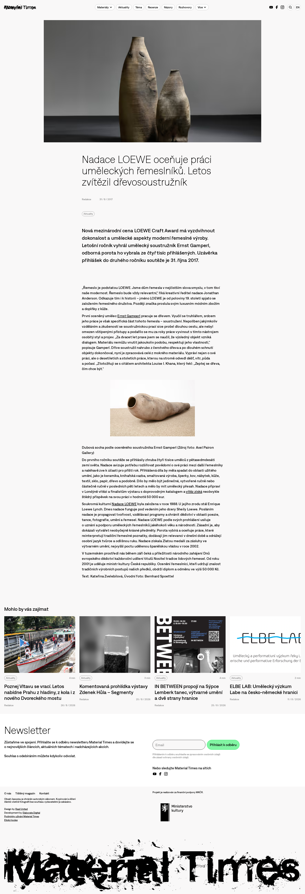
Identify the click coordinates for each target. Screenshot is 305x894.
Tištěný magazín (25, 793)
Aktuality (88, 213)
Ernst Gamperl (128, 316)
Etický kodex (11, 820)
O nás (7, 793)
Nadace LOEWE (124, 504)
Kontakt (44, 793)
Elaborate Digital (31, 812)
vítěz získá (194, 491)
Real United (21, 809)
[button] (105, 7)
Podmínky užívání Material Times (21, 816)
